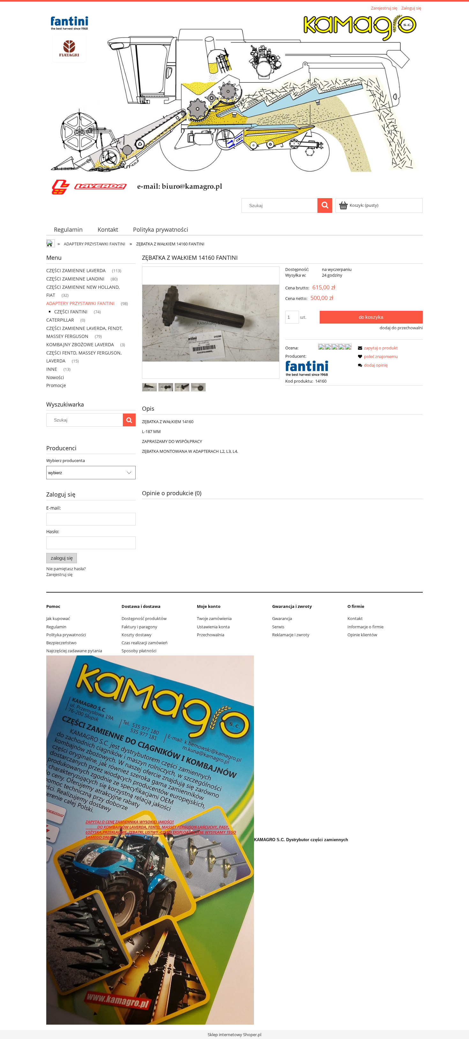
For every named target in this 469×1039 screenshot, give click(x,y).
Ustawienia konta (213, 627)
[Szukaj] (324, 205)
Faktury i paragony (139, 627)
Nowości (55, 377)
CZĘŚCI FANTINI (70, 312)
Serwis (278, 627)
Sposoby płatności (139, 651)
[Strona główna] (234, 105)
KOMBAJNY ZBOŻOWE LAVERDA (80, 344)
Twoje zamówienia (214, 618)
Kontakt (355, 618)
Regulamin (56, 627)
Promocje (56, 385)
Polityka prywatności (66, 635)
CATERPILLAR (60, 320)
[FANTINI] (307, 368)
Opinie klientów (362, 635)
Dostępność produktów (144, 618)
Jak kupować (58, 618)
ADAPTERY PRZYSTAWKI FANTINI (80, 303)
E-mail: (53, 508)
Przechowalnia (210, 635)
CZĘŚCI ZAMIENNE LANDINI (75, 279)
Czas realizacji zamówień (145, 643)
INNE (51, 369)
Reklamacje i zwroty (290, 635)
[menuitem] (68, 229)
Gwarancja (282, 618)
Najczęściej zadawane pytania (74, 651)
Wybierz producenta (65, 460)
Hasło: (52, 531)
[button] (377, 348)
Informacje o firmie (365, 627)
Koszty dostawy (137, 635)
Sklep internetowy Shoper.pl (234, 1034)
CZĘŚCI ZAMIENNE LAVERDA (76, 270)
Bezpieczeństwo (61, 643)
